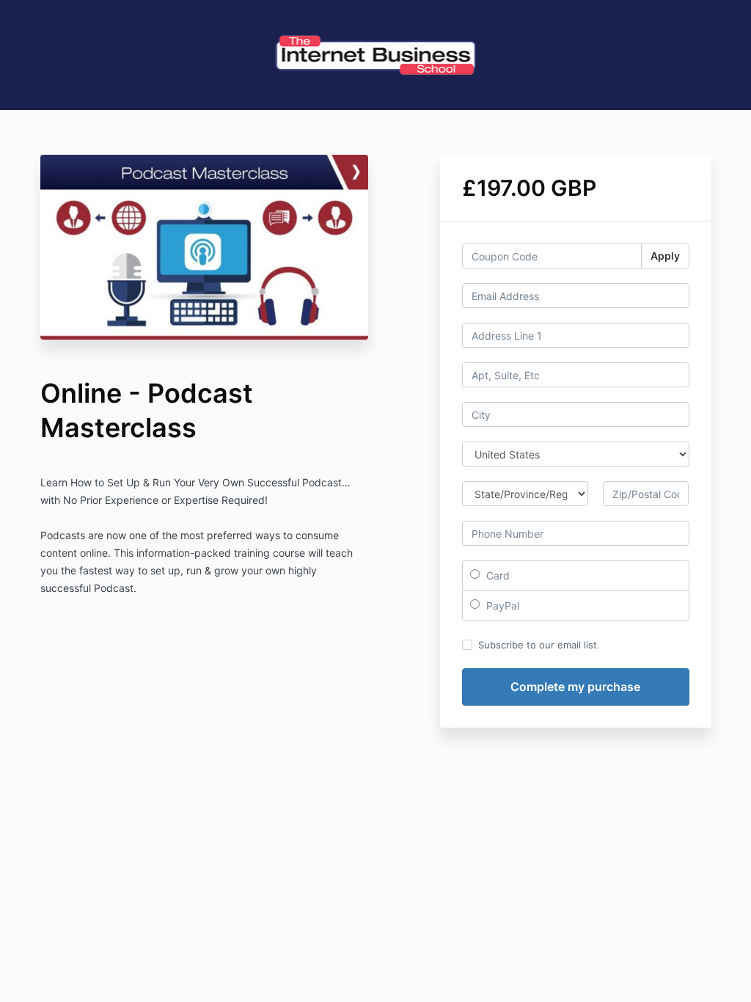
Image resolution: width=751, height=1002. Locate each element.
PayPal (501, 605)
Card (496, 575)
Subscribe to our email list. (539, 645)
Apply (665, 255)
